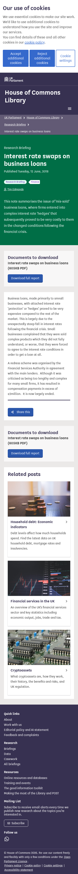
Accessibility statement (18, 870)
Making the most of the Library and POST (31, 793)
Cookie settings (65, 58)
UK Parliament (13, 117)
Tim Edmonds (15, 189)
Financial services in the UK (33, 601)
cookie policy (34, 42)
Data (7, 754)
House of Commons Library (32, 96)
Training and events (17, 783)
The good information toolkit (23, 788)
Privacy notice (12, 865)
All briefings (12, 764)
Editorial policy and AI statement (26, 730)
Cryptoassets (21, 670)
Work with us (13, 725)
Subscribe (18, 823)
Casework (10, 759)
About (8, 719)
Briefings (10, 749)
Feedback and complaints (21, 735)
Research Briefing (15, 124)
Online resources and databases (25, 778)
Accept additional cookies (16, 58)
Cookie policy (32, 865)
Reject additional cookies (42, 58)
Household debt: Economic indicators (32, 524)
